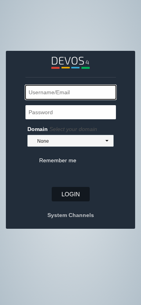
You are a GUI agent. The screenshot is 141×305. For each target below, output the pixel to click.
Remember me (57, 160)
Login (70, 194)
